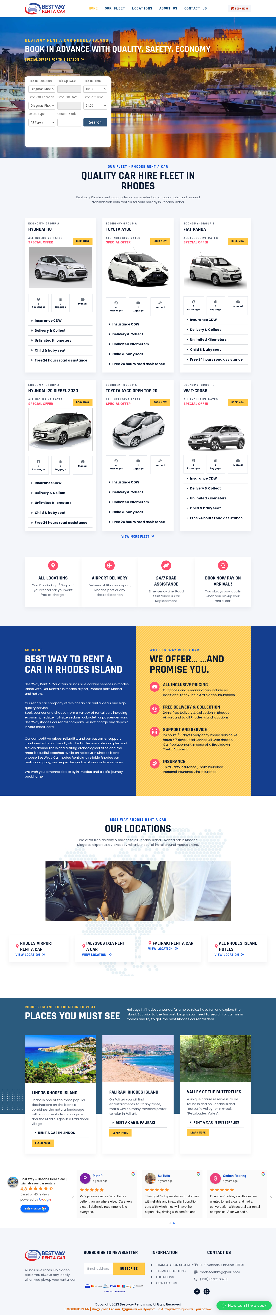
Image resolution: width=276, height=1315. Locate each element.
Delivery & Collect (50, 330)
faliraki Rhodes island (133, 1092)
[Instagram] (207, 1291)
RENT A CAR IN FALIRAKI (135, 1122)
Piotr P (97, 1175)
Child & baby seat (50, 350)
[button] (239, 8)
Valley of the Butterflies (214, 1092)
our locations (138, 829)
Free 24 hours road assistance (61, 360)
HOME (93, 9)
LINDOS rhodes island (54, 1093)
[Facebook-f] (197, 1291)
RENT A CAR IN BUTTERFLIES (216, 1122)
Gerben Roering (234, 1175)
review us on (32, 1208)
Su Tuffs (164, 1175)
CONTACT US (195, 9)
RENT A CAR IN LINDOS (56, 1132)
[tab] (60, 321)
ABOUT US (168, 9)
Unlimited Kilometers (53, 340)
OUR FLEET (115, 9)
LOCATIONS (142, 9)
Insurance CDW (48, 320)
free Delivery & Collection (191, 707)
